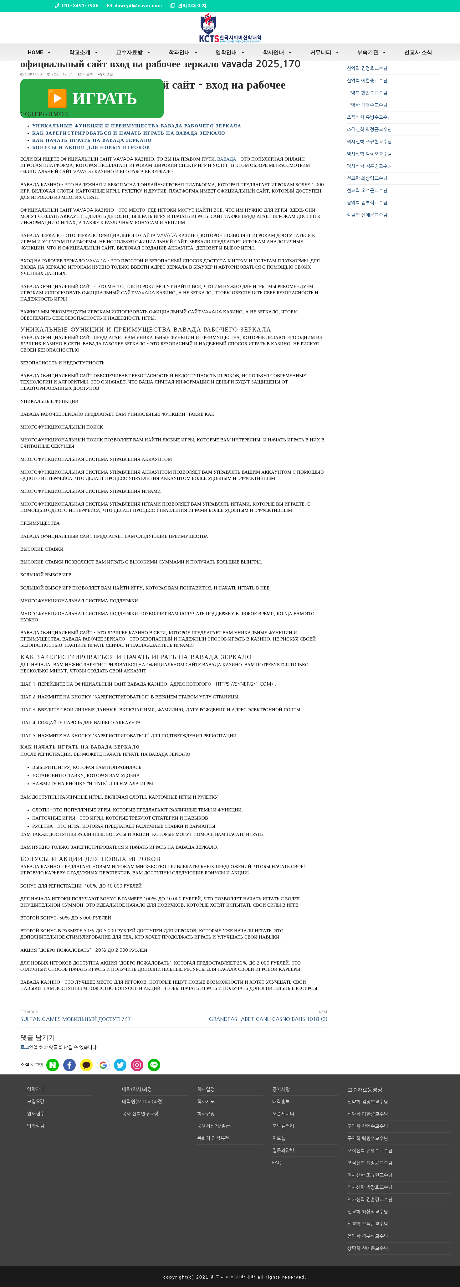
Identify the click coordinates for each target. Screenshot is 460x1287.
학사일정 (206, 1089)
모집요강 (35, 1101)
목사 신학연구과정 (140, 1113)
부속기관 (367, 52)
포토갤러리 (283, 1126)
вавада (226, 159)
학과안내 (179, 52)
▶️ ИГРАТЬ (92, 98)
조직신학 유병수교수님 (369, 117)
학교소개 (79, 52)
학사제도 (206, 1101)
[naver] (52, 1065)
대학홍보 (281, 1101)
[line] (154, 1065)
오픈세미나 (283, 1113)
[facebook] (69, 1065)
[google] (103, 1065)
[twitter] (120, 1065)
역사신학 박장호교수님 (369, 154)
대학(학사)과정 (137, 1089)
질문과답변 (283, 1150)
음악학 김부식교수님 (367, 202)
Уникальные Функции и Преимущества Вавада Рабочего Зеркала (137, 125)
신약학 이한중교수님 (367, 80)
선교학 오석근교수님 (367, 190)
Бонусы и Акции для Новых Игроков (91, 147)
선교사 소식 (418, 52)
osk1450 (33, 74)
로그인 (26, 1047)
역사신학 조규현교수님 (369, 141)
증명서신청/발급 (213, 1126)
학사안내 (273, 52)
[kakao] (86, 1065)
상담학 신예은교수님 (367, 215)
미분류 (87, 74)
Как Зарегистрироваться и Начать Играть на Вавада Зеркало (129, 133)
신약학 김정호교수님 (367, 68)
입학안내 (226, 52)
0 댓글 (107, 74)
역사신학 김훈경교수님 (369, 166)
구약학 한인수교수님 (367, 92)
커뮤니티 (320, 52)
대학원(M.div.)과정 (142, 1101)
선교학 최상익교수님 (367, 178)
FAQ (277, 1162)
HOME (35, 52)
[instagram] (137, 1065)
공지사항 (281, 1089)
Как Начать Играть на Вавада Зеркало (92, 140)
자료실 (278, 1138)
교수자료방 (129, 52)
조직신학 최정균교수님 (369, 129)
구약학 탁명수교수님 (367, 105)
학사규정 (206, 1113)
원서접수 (35, 1113)
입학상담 (35, 1126)
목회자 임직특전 (213, 1138)
